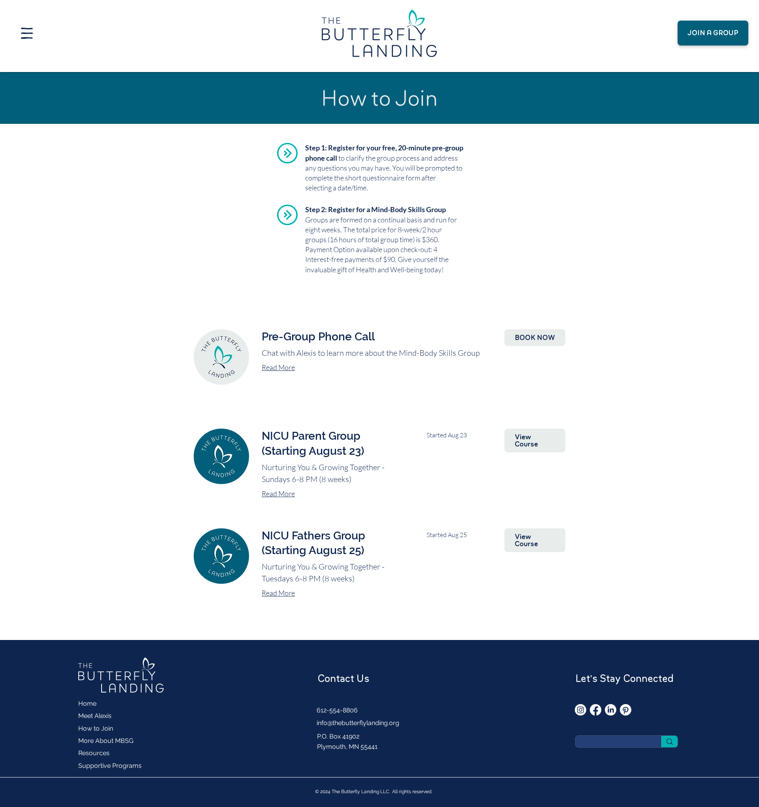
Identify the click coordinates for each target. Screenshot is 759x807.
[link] (377, 336)
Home (87, 703)
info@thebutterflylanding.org (358, 723)
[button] (27, 33)
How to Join (95, 728)
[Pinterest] (625, 710)
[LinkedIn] (610, 710)
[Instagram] (580, 710)
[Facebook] (595, 710)
